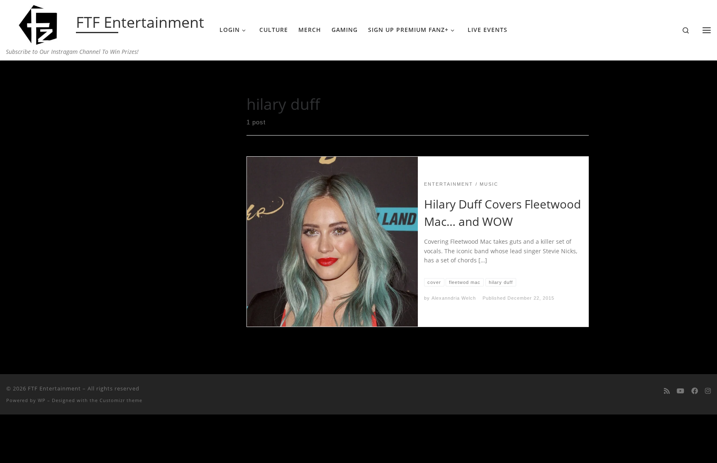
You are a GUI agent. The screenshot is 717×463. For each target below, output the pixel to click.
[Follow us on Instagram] (708, 391)
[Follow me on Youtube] (680, 391)
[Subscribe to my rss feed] (667, 391)
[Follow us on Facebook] (694, 391)
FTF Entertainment (54, 388)
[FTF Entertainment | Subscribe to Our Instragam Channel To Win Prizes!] (39, 23)
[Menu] (706, 30)
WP (42, 400)
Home (136, 77)
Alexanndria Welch (454, 298)
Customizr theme (121, 400)
